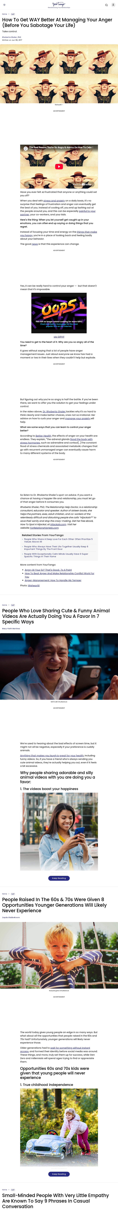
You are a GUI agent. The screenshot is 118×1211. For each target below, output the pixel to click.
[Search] (106, 4)
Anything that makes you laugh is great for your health (52, 755)
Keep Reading (59, 878)
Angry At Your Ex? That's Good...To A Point (48, 570)
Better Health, (44, 435)
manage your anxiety (78, 418)
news (35, 244)
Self (12, 14)
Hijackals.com (58, 524)
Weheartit (34, 585)
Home (4, 14)
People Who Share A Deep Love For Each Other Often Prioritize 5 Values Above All (58, 540)
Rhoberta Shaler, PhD (11, 37)
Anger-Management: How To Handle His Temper (53, 580)
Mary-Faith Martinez (11, 628)
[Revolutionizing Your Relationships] (59, 4)
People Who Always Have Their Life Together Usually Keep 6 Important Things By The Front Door (56, 547)
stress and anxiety (54, 200)
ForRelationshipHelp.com (44, 527)
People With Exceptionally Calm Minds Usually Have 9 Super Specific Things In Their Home (56, 555)
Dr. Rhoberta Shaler (54, 411)
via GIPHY (59, 336)
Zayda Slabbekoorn (11, 917)
